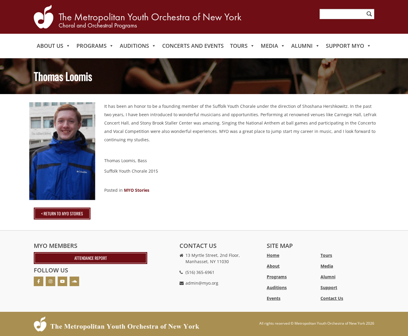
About (273, 266)
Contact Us (331, 298)
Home (273, 255)
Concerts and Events (193, 45)
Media (269, 45)
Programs (91, 45)
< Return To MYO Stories (62, 213)
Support (328, 287)
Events (273, 298)
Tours (239, 45)
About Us (50, 45)
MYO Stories (136, 190)
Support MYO (345, 45)
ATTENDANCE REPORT (90, 258)
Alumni (302, 45)
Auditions (134, 45)
